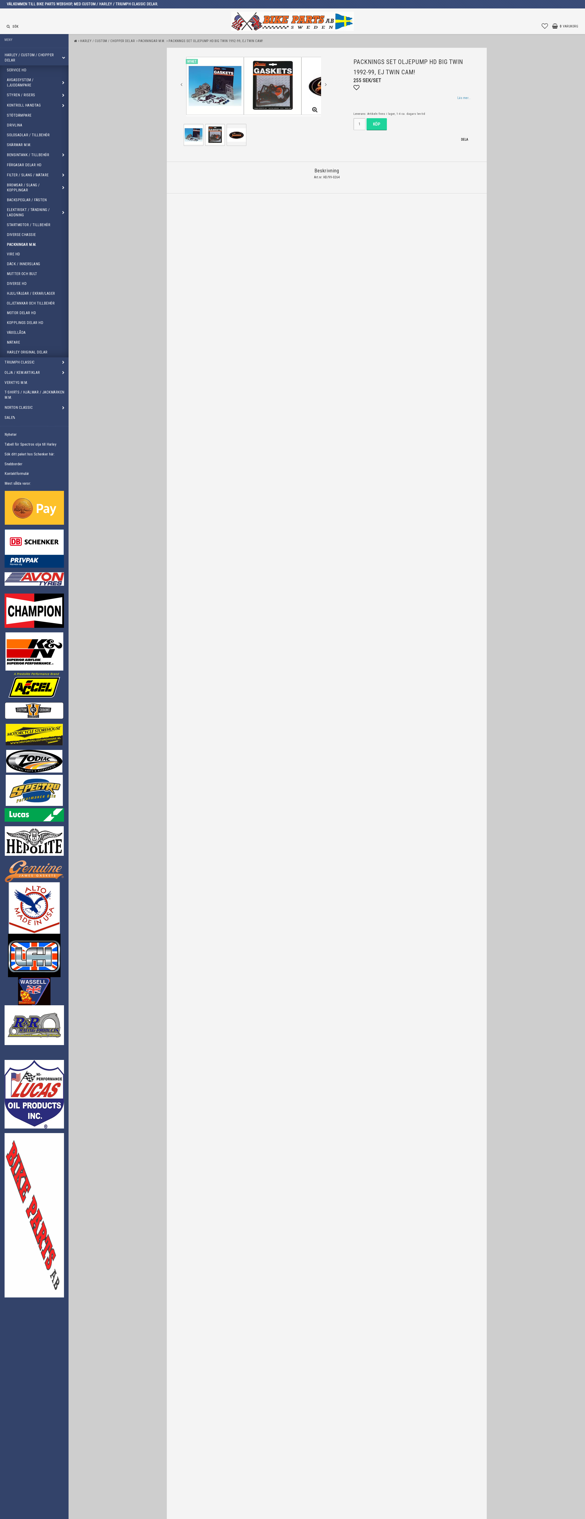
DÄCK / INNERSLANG (23, 264)
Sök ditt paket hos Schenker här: (30, 454)
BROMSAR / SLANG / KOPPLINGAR (23, 188)
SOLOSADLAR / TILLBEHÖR (28, 135)
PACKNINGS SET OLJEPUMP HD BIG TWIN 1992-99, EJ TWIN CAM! (216, 41)
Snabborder (13, 464)
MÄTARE (13, 342)
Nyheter (11, 434)
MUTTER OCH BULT (22, 274)
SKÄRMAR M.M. (19, 145)
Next (326, 84)
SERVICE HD (16, 70)
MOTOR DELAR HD (21, 313)
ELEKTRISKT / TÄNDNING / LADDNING (28, 212)
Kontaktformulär (17, 473)
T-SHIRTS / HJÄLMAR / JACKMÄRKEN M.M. (34, 395)
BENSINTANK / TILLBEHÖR (28, 155)
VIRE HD (13, 254)
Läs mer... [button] (464, 98)
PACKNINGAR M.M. (21, 244)
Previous (181, 84)
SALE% (10, 417)
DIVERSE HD (17, 283)
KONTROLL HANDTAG (24, 105)
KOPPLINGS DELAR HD (25, 323)
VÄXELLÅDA (16, 332)
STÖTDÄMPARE (19, 115)
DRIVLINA (14, 125)
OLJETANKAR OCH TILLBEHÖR (31, 303)
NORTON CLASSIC (19, 407)
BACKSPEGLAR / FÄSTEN (27, 200)
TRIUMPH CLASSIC (20, 362)
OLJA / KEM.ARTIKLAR (22, 372)
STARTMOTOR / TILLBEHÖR (28, 225)
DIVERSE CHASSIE (21, 235)
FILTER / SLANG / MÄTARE (28, 175)
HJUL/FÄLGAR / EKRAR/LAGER (31, 293)
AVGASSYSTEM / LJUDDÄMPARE (20, 82)
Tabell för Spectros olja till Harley (30, 444)
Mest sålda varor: (18, 483)
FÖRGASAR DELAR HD (24, 165)
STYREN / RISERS (21, 95)
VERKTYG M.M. (16, 382)
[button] (545, 26)
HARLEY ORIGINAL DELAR (27, 352)
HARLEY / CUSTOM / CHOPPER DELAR (29, 57)
